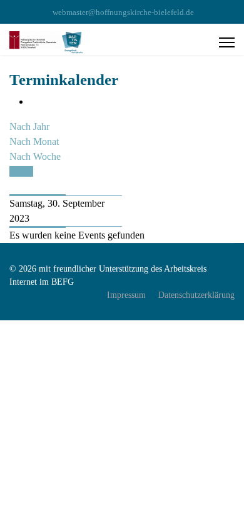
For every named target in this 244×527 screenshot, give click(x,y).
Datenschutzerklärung (196, 295)
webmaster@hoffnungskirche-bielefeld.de (123, 12)
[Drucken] (33, 101)
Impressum (126, 295)
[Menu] (227, 42)
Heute (21, 171)
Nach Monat (34, 141)
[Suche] (13, 186)
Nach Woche (35, 156)
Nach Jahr (29, 126)
